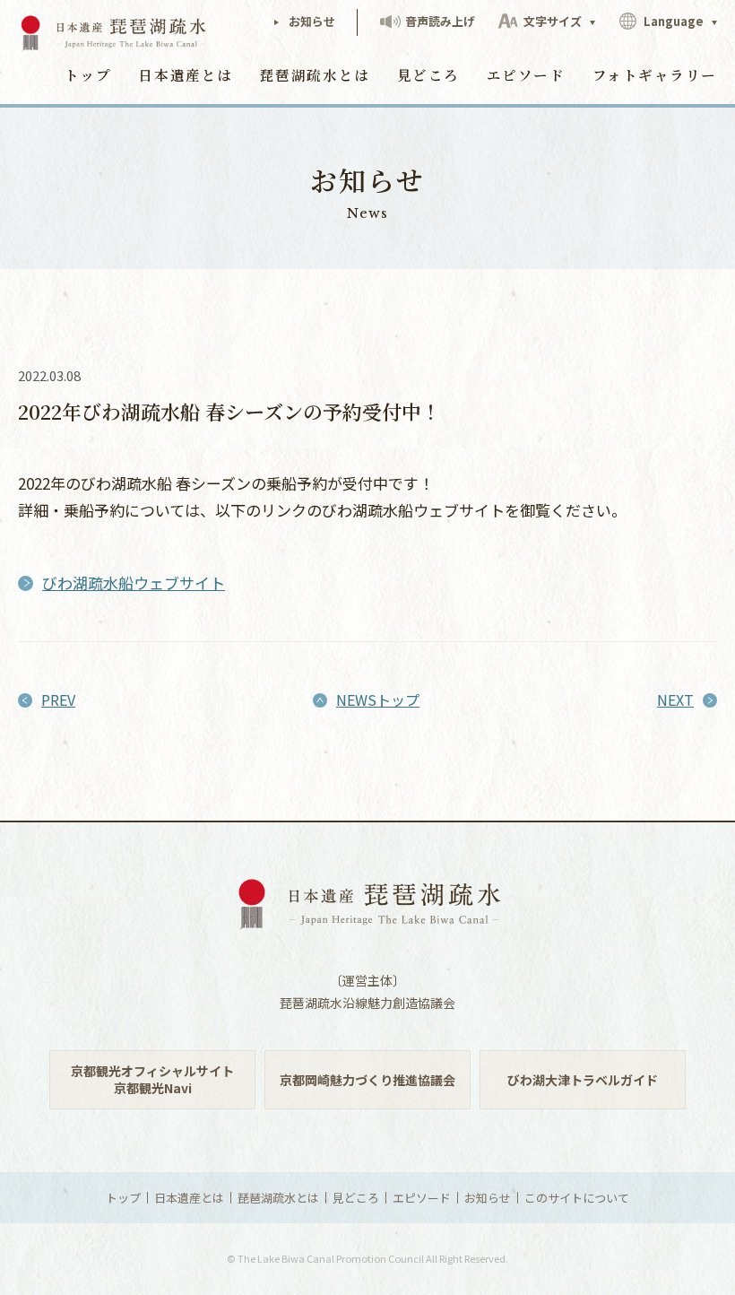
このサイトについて (576, 1198)
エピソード (526, 74)
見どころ (428, 74)
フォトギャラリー (654, 74)
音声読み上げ (438, 21)
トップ (88, 74)
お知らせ (310, 21)
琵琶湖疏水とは (315, 74)
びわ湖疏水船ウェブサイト (133, 582)
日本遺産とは (185, 74)
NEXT (675, 699)
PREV (58, 699)
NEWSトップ (377, 699)
